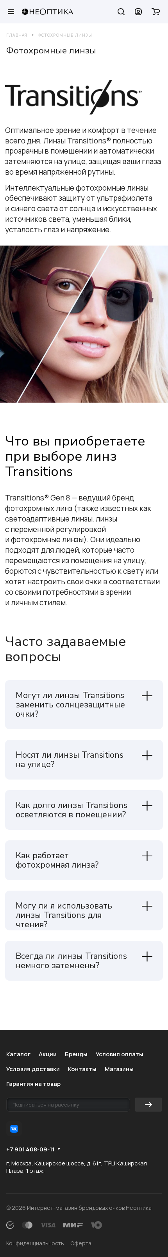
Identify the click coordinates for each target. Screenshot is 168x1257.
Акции (48, 1054)
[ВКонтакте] (14, 1128)
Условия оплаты (119, 1054)
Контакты (82, 1069)
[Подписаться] (148, 1105)
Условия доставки (33, 1069)
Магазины (119, 1069)
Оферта (80, 1243)
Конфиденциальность (35, 1243)
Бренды (76, 1054)
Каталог (18, 1054)
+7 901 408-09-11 (30, 1149)
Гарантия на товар (33, 1083)
